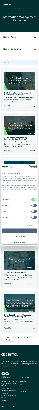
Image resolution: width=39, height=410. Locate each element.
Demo (21, 388)
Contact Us (23, 391)
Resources (23, 381)
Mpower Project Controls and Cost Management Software (9, 383)
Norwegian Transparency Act (22, 406)
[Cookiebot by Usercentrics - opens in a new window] (28, 166)
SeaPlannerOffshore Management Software (8, 395)
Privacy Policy (13, 406)
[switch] (34, 205)
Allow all (19, 231)
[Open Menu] (36, 5)
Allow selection (19, 236)
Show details (29, 225)
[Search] (35, 62)
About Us (22, 384)
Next (8, 340)
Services (3, 400)
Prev (7, 337)
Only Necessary (19, 242)
